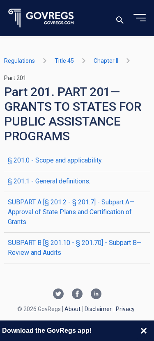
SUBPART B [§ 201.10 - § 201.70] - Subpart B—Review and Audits (75, 247)
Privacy (125, 309)
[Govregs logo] (41, 18)
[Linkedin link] (96, 294)
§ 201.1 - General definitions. (49, 181)
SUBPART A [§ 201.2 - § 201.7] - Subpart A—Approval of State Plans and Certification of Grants (71, 212)
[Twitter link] (58, 294)
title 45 (64, 60)
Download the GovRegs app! (47, 330)
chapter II (106, 60)
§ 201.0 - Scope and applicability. (55, 160)
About (72, 309)
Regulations (19, 60)
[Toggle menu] (139, 18)
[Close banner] (144, 331)
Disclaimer (98, 309)
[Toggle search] (120, 18)
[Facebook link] (77, 294)
